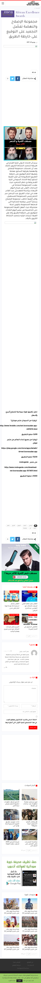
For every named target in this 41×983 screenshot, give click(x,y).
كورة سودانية (32, 591)
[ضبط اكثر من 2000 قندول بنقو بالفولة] (11, 834)
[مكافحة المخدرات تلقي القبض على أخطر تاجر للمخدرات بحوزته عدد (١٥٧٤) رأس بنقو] (29, 834)
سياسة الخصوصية (23, 968)
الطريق (13, 525)
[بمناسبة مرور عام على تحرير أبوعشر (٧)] (11, 903)
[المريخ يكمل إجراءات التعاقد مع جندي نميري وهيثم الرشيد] (11, 619)
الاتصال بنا (31, 965)
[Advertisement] (20, 104)
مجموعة (25, 528)
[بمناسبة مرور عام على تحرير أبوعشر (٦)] (29, 922)
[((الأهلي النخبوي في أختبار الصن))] (29, 619)
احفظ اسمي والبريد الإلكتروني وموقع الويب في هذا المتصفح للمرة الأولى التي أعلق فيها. (21, 721)
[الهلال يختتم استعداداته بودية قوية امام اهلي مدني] (11, 596)
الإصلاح (30, 525)
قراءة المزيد (11, 981)
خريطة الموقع (16, 965)
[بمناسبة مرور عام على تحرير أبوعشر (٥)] (11, 922)
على (30, 528)
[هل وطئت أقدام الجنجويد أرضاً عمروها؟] (29, 814)
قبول (19, 981)
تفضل (8, 525)
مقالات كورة (32, 615)
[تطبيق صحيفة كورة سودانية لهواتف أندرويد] (21, 873)
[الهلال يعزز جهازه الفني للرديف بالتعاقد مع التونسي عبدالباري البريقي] (29, 596)
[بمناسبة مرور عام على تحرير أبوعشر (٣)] (11, 940)
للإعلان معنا (16, 962)
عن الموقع (30, 962)
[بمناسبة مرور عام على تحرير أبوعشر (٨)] (29, 903)
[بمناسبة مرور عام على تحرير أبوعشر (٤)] (29, 940)
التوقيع (19, 525)
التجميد (24, 525)
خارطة (35, 528)
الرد (5, 667)
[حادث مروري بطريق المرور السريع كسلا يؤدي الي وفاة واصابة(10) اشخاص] (11, 814)
